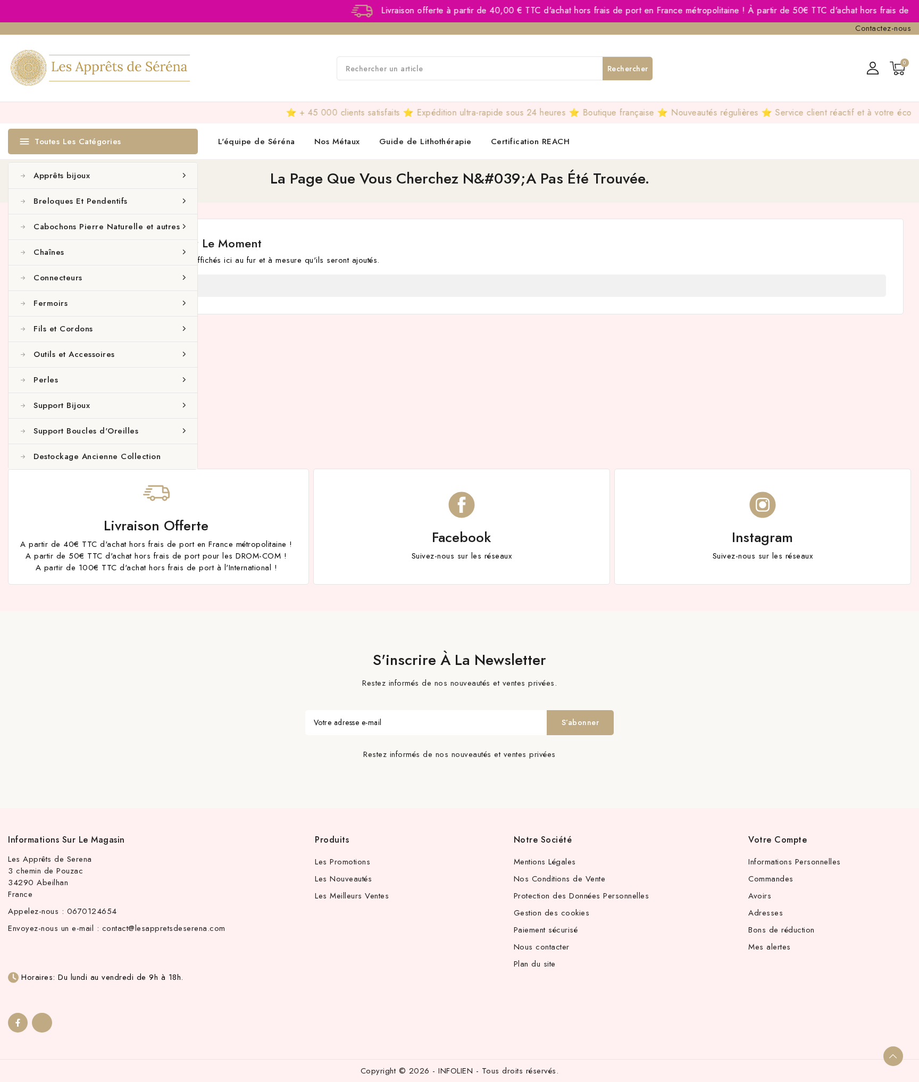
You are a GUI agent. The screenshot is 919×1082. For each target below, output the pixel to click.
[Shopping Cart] (897, 68)
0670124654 (92, 911)
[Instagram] (42, 1023)
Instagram (762, 537)
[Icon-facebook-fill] (18, 1023)
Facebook (461, 537)
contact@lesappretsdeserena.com (163, 928)
